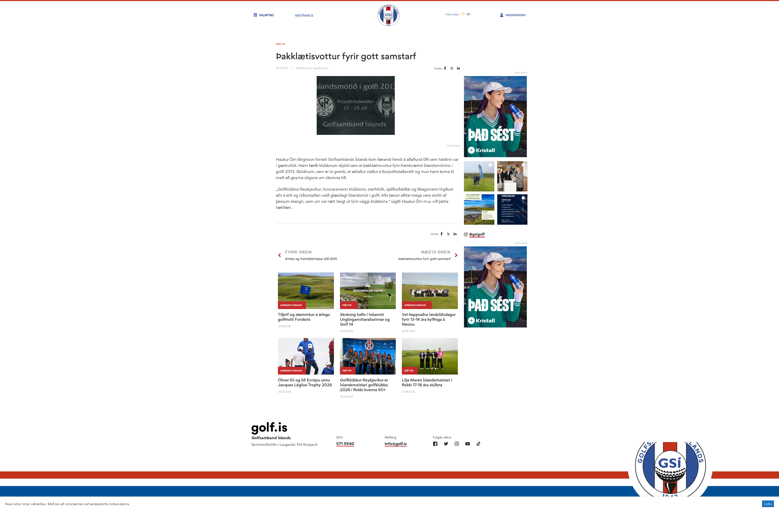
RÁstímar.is (304, 15)
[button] (479, 176)
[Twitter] (446, 443)
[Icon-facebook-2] (435, 443)
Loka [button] (767, 504)
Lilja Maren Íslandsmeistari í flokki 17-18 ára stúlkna (427, 382)
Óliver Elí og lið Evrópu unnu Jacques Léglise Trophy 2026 (305, 382)
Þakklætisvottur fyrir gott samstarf (346, 55)
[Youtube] (467, 443)
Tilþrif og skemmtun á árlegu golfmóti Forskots (304, 317)
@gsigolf (477, 234)
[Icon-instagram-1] (456, 443)
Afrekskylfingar (291, 305)
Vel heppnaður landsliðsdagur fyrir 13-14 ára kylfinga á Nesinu (428, 319)
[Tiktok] (478, 443)
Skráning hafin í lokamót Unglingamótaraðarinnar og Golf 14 (365, 319)
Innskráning (516, 15)
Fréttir (280, 44)
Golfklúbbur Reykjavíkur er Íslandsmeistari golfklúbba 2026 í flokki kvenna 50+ (364, 385)
